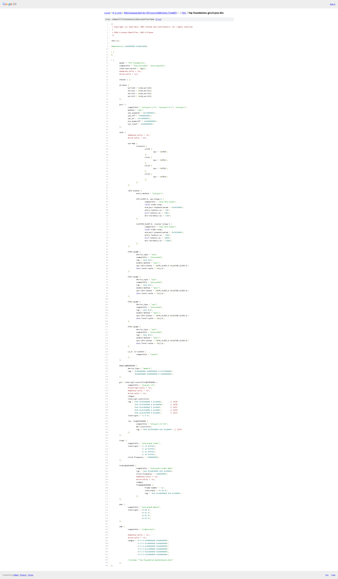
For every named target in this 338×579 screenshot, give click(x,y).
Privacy (23, 575)
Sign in (332, 4)
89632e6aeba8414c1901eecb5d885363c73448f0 (150, 12)
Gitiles (15, 575)
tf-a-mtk (117, 12)
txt (326, 575)
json (333, 575)
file (158, 19)
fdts (184, 12)
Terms (30, 575)
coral (107, 12)
